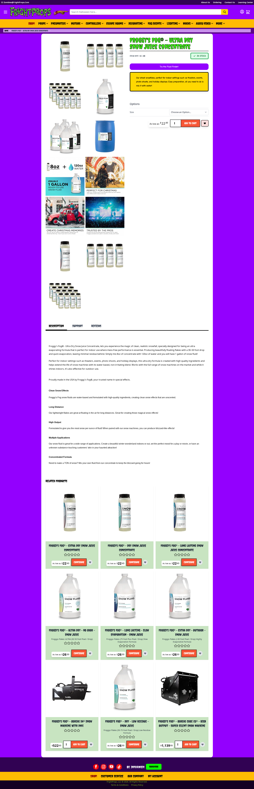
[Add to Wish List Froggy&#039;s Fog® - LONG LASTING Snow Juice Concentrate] (200, 562)
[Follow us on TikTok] (119, 766)
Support (77, 326)
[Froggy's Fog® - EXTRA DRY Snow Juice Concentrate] (72, 514)
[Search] (224, 12)
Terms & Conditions (120, 785)
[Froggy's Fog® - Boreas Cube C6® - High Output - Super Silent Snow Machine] (182, 690)
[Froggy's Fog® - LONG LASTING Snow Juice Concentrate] (182, 514)
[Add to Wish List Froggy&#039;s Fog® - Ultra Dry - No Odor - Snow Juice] (90, 653)
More (221, 25)
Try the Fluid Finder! (169, 66)
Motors (75, 23)
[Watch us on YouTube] (111, 766)
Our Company (136, 776)
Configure (79, 562)
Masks (187, 23)
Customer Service (112, 776)
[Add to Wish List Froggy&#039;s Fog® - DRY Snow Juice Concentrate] (145, 562)
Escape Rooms (114, 23)
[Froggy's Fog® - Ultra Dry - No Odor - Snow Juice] (72, 599)
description (56, 326)
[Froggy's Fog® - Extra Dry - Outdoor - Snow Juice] (182, 599)
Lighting (172, 23)
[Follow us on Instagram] (103, 766)
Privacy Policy (137, 785)
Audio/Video (203, 23)
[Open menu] (5, 12)
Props (42, 23)
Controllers (93, 23)
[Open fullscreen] (65, 56)
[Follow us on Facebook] (95, 766)
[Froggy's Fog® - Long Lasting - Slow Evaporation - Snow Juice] (127, 599)
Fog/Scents (155, 23)
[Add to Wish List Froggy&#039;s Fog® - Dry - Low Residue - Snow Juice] (145, 744)
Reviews (96, 326)
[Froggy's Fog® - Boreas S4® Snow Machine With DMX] (72, 690)
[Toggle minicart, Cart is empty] (248, 12)
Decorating (135, 23)
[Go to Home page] (30, 12)
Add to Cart (190, 123)
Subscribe (153, 766)
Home (6, 31)
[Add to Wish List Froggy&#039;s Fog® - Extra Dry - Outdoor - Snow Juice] (200, 653)
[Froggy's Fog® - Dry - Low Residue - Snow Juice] (127, 690)
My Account (155, 776)
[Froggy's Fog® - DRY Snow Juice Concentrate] (127, 514)
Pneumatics (58, 23)
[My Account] (242, 11)
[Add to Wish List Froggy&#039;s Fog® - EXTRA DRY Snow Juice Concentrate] (90, 562)
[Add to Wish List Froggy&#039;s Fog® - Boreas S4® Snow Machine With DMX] (91, 744)
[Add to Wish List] (205, 123)
